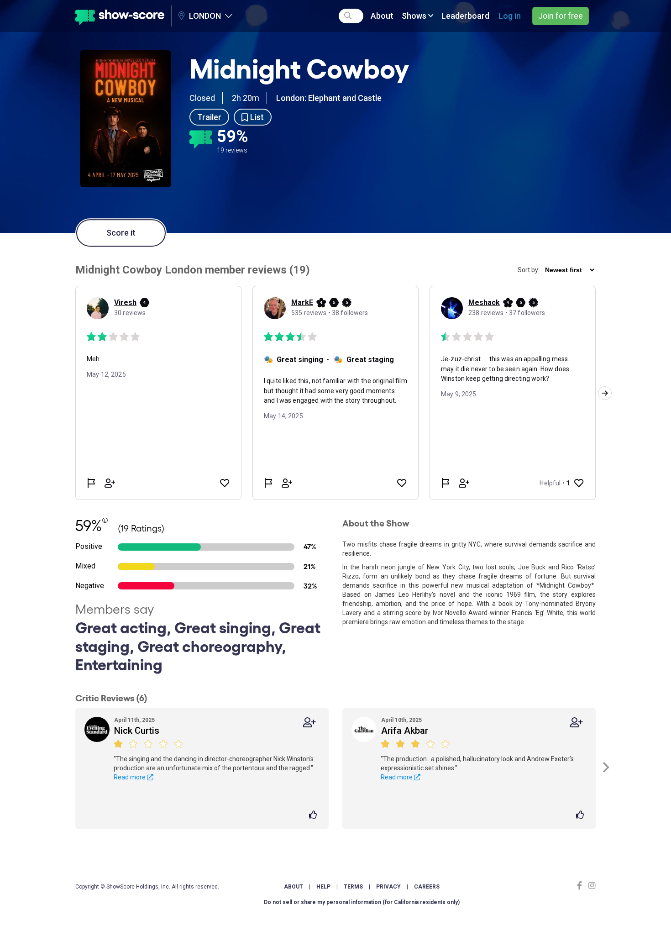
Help (323, 887)
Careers (427, 887)
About (382, 16)
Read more (130, 777)
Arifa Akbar (404, 730)
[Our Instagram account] (591, 885)
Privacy (388, 887)
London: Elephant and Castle (329, 98)
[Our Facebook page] (581, 885)
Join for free (560, 16)
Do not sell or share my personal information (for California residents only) (362, 902)
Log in (509, 16)
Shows (415, 16)
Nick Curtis (136, 730)
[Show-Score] (119, 16)
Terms (353, 887)
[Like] (314, 815)
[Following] (309, 722)
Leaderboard (465, 16)
